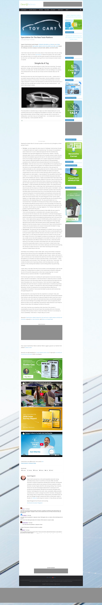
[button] (26, 10)
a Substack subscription (43, 44)
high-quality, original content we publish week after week (45, 46)
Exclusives (53, 9)
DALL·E (33, 108)
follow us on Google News (47, 319)
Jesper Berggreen (27, 39)
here (42, 461)
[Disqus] (41, 520)
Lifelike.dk (34, 498)
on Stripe (58, 44)
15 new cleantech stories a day (42, 352)
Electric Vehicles (32, 9)
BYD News (41, 9)
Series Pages (60, 9)
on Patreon (51, 44)
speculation (38, 54)
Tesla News (47, 9)
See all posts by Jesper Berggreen (34, 503)
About (67, 9)
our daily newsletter (35, 319)
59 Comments (32, 39)
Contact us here (28, 347)
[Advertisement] (62, 4)
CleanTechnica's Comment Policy (28, 463)
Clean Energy (23, 9)
